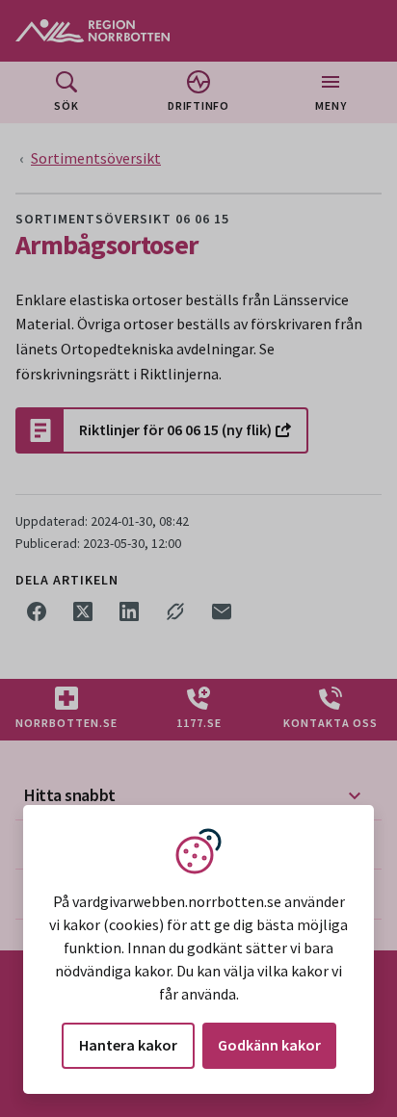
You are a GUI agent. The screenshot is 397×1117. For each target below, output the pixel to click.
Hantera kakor (128, 1044)
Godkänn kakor (269, 1044)
